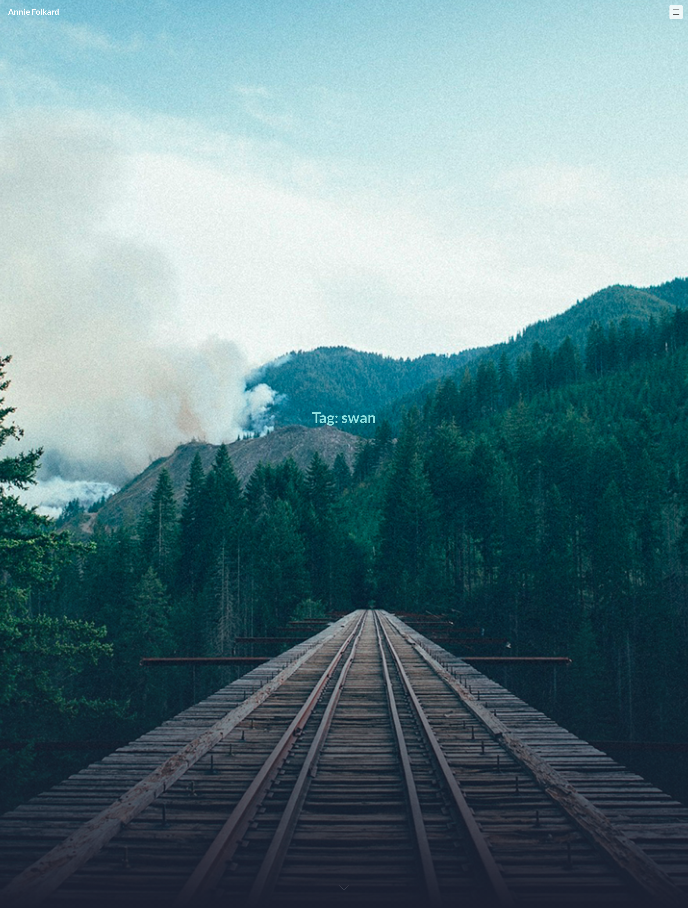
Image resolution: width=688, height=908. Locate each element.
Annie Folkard (33, 11)
